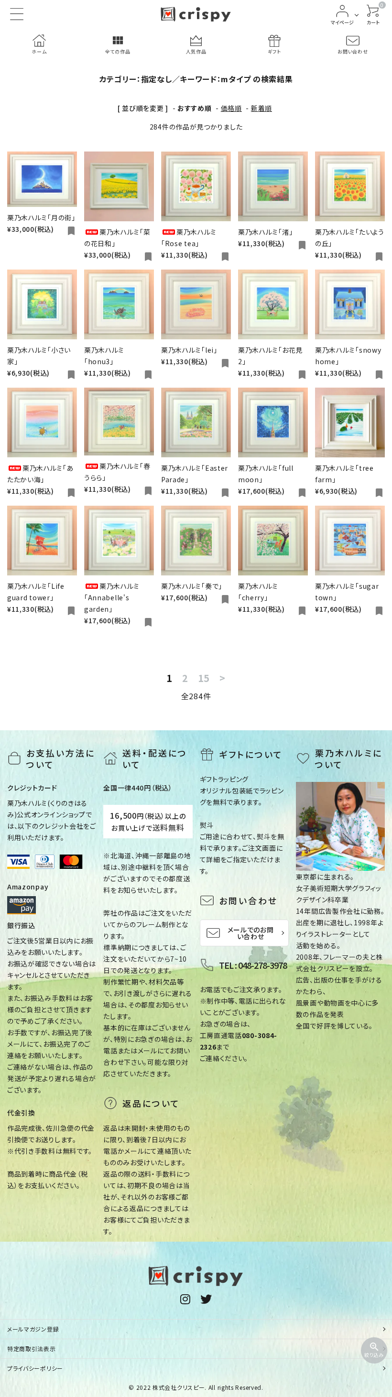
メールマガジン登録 (33, 1329)
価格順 (231, 108)
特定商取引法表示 (31, 1348)
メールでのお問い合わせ (251, 933)
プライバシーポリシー (35, 1368)
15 (204, 678)
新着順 (261, 108)
